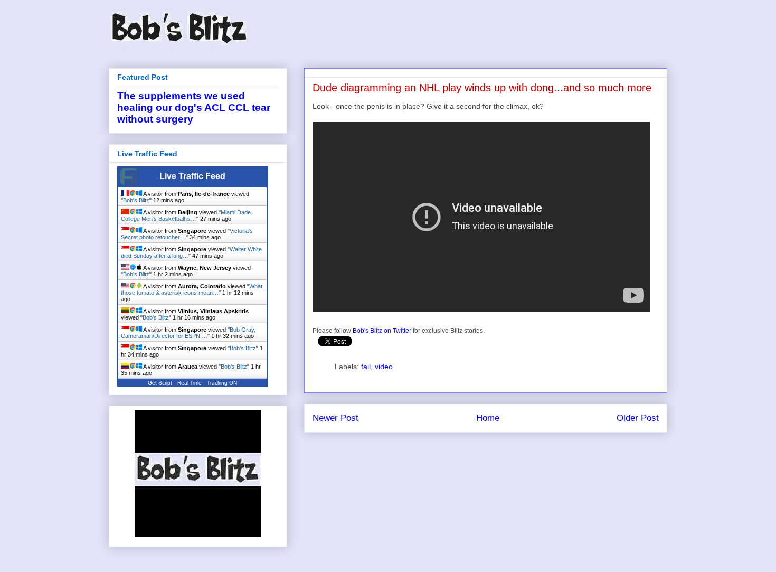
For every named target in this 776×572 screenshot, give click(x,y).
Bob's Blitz (136, 200)
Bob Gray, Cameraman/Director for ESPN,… (188, 332)
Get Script (160, 383)
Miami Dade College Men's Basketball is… (186, 215)
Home (487, 418)
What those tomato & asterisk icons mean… (191, 289)
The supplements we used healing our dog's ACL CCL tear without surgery (193, 107)
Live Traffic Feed (192, 176)
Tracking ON (222, 383)
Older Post (638, 418)
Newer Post (335, 418)
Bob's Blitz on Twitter (382, 330)
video (384, 366)
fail (366, 366)
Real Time (189, 383)
